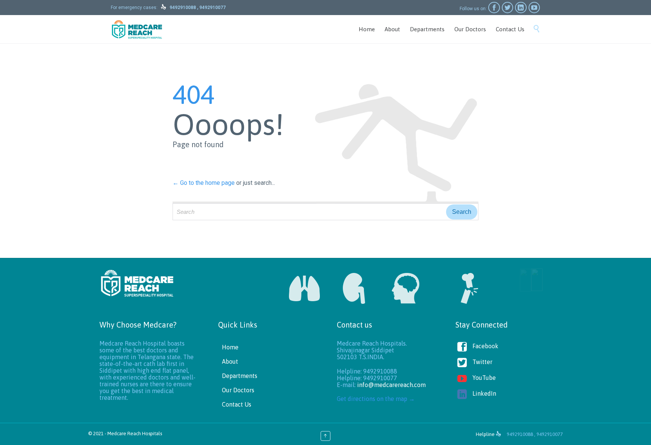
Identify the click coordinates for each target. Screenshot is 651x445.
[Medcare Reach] (137, 29)
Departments (239, 375)
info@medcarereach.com (391, 384)
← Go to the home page (204, 182)
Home (230, 347)
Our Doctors (238, 390)
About (230, 361)
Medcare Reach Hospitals (134, 433)
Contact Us (236, 404)
